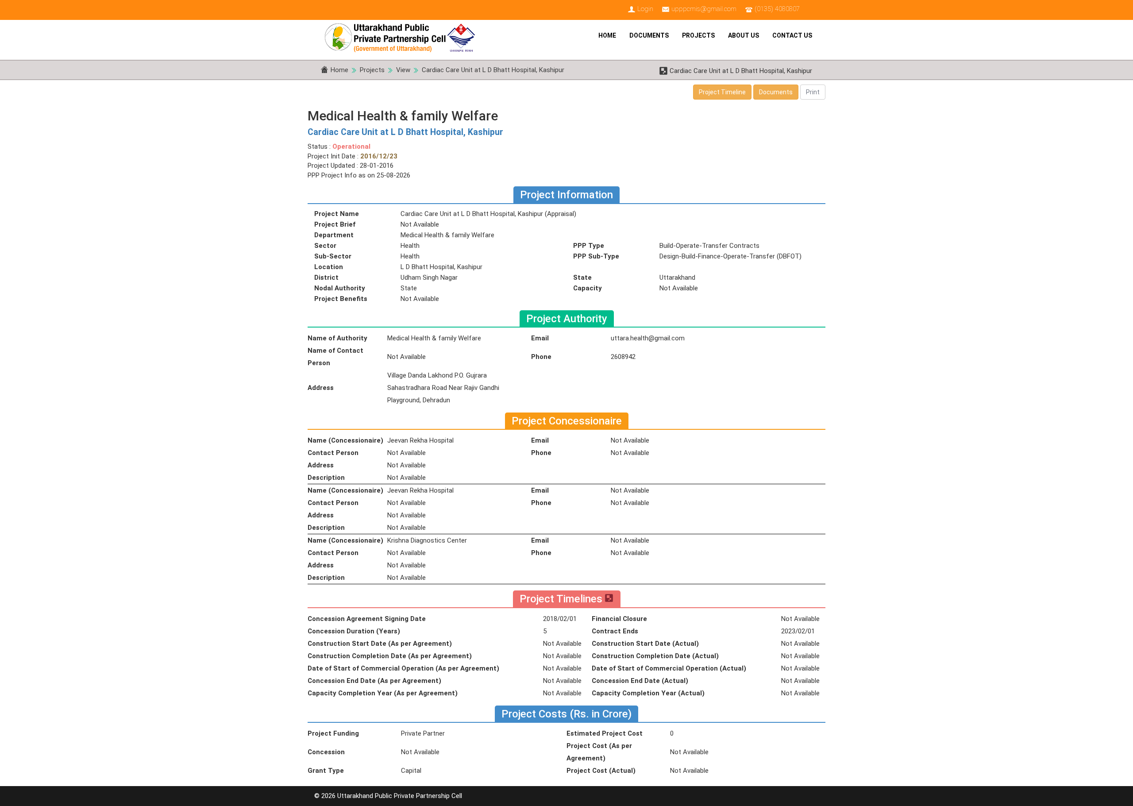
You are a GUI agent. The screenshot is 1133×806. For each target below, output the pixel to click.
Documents (649, 35)
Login (645, 9)
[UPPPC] (403, 35)
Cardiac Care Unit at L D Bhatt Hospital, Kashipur (493, 70)
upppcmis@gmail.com (703, 9)
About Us (743, 35)
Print (813, 92)
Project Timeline (722, 92)
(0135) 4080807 (777, 9)
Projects (698, 35)
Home (607, 35)
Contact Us (792, 35)
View (403, 70)
